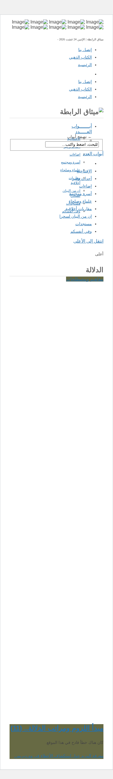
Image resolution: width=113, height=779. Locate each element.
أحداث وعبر (82, 178)
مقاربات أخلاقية (78, 208)
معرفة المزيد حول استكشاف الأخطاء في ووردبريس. (58, 755)
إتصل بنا (85, 49)
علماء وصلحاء (70, 170)
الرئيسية (85, 64)
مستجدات (73, 203)
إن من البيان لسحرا (75, 216)
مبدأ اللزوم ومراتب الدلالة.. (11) (56, 728)
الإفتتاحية (73, 139)
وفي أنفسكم (71, 211)
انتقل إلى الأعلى (88, 241)
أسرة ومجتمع (70, 162)
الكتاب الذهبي (80, 57)
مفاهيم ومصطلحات (84, 279)
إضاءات (75, 154)
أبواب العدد (93, 153)
